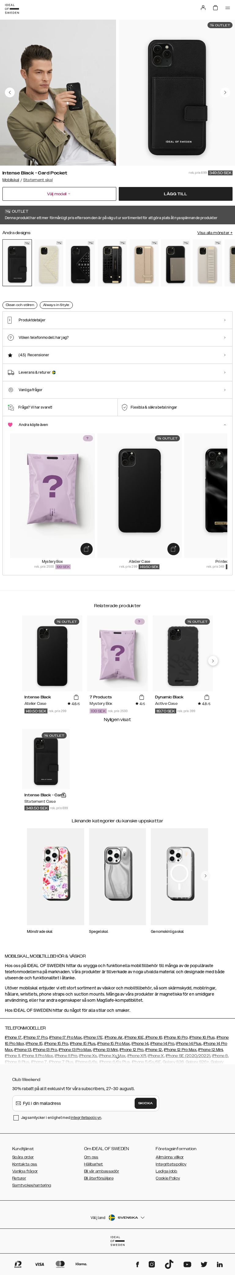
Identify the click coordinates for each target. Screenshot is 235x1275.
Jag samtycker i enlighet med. (61, 1117)
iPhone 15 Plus (82, 1043)
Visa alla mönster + (215, 233)
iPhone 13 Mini (105, 1050)
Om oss (91, 1157)
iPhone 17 (13, 1037)
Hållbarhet (93, 1164)
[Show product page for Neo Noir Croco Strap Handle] (112, 263)
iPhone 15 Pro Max (113, 1043)
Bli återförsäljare (99, 1178)
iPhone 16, (154, 1037)
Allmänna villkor (170, 1157)
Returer (19, 1178)
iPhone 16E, (135, 1037)
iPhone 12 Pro (132, 1050)
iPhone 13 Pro (45, 1050)
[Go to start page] (12, 9)
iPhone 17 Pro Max (65, 1037)
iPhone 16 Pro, (176, 1037)
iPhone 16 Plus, (202, 1037)
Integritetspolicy (171, 1164)
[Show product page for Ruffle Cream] (207, 263)
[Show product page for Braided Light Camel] (144, 263)
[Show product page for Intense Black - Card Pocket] (17, 262)
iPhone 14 (140, 1043)
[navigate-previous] (213, 661)
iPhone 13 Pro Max (75, 1050)
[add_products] (86, 549)
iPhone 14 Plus (188, 1043)
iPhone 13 (22, 1050)
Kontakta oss (24, 1164)
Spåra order (23, 1157)
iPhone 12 (153, 1050)
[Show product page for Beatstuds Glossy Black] (80, 263)
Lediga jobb (166, 1171)
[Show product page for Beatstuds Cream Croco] (49, 263)
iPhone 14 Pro (162, 1043)
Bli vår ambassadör (101, 1171)
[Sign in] (203, 8)
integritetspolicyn (86, 1117)
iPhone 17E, (93, 1037)
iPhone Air (114, 1037)
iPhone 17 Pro (35, 1037)
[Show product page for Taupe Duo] (175, 263)
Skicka (145, 1103)
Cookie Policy (168, 1178)
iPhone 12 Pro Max (180, 1050)
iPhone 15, (34, 1043)
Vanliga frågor (25, 1171)
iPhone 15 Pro (56, 1043)
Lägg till (175, 194)
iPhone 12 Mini (210, 1050)
